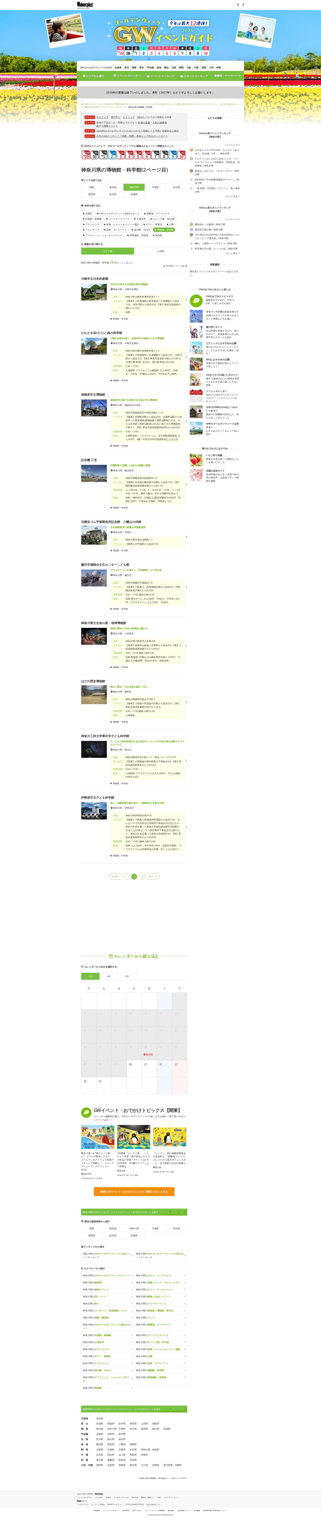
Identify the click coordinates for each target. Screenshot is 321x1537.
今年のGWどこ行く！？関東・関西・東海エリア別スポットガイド (132, 136)
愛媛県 (110, 1459)
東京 (141, 67)
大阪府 (99, 1449)
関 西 (84, 1449)
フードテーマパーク (119, 218)
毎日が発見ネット (153, 1504)
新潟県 (122, 1434)
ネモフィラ (102, 117)
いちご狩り (99, 1497)
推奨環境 (125, 1510)
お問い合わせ (137, 1510)
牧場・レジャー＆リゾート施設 (122, 224)
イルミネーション (170, 1497)
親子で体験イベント (107, 125)
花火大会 (135, 1497)
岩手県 (122, 1423)
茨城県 (134, 194)
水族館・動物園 (93, 218)
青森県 (110, 1423)
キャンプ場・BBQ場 (163, 218)
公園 (171, 224)
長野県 (110, 1434)
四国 (203, 67)
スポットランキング (195, 76)
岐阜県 (110, 1444)
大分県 (144, 1465)
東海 (159, 67)
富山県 (110, 1439)
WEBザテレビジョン (115, 1504)
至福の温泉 (144, 122)
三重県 (122, 1444)
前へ (117, 876)
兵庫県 (122, 1449)
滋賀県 (155, 1449)
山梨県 (99, 1434)
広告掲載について (184, 1510)
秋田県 (133, 1423)
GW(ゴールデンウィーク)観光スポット (119, 213)
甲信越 (150, 67)
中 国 (84, 1454)
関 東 (84, 1428)
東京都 (112, 187)
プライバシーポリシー (111, 1510)
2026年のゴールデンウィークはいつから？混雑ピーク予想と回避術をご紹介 (137, 130)
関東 (134, 67)
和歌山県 (145, 1449)
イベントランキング (162, 76)
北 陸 (84, 1439)
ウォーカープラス (85, 1497)
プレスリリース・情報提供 (155, 1510)
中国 (196, 67)
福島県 (155, 1423)
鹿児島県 (168, 1465)
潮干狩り (116, 117)
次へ (151, 876)
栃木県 (112, 194)
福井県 (122, 1439)
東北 (126, 67)
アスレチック (92, 229)
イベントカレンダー (128, 75)
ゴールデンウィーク (121, 1497)
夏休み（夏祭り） (147, 1497)
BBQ (140, 117)
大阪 (188, 67)
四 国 (84, 1459)
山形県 (144, 1423)
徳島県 (122, 1459)
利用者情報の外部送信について (214, 1510)
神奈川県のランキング (106, 1255)
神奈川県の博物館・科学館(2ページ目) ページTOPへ (163, 1478)
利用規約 (96, 1510)
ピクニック (129, 117)
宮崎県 (155, 1465)
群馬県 (91, 194)
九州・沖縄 (215, 67)
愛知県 (99, 1444)
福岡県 (99, 1465)
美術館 (158, 235)
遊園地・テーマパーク (227, 75)
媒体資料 (171, 1510)
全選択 (88, 213)
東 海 (84, 1444)
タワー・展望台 (154, 224)
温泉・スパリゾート (116, 229)
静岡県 (133, 1444)
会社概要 (196, 1510)
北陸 (174, 67)
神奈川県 (134, 1228)
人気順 (160, 251)
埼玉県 (176, 187)
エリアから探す (95, 76)
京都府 (110, 1449)
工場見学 (141, 218)
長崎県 (122, 1465)
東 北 (84, 1423)
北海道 (118, 67)
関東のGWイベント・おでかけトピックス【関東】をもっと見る (134, 1191)
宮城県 (99, 1423)
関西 (181, 67)
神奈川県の (106, 1275)
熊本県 (133, 1465)
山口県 (122, 1454)
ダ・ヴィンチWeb (98, 1504)
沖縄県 (178, 1465)
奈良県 (133, 1449)
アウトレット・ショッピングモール (104, 235)
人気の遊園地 (159, 122)
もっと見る (232, 196)
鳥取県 (133, 1454)
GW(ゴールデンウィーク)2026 (96, 67)
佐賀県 (110, 1465)
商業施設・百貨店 (139, 235)
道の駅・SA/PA (142, 229)
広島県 (99, 1454)
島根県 (144, 1454)
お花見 (108, 1497)
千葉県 (155, 187)
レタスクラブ (83, 1504)
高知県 (133, 1459)
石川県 (99, 1439)
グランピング (92, 224)
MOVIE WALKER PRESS (135, 1504)
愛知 (166, 67)
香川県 (99, 1459)
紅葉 (159, 1497)
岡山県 (110, 1454)
